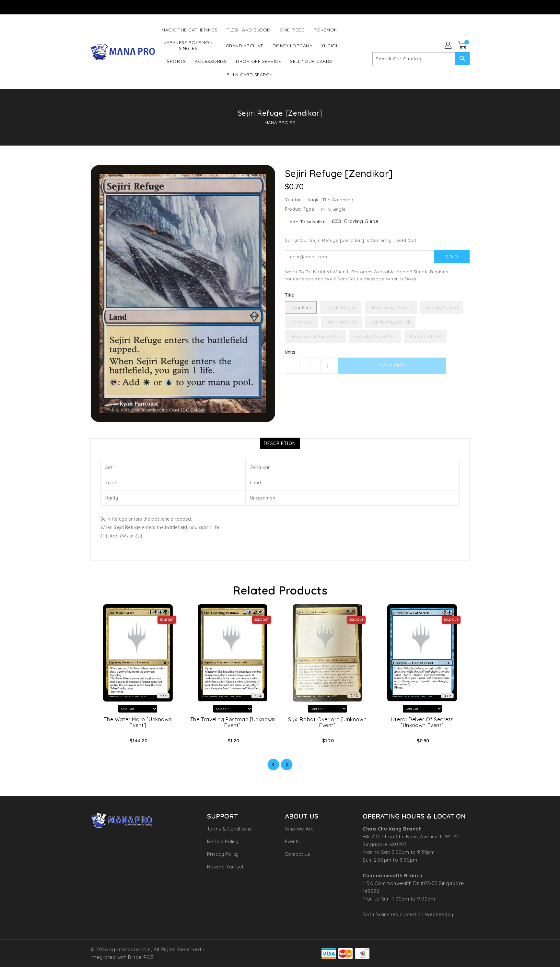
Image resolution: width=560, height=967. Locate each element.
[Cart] (463, 45)
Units (290, 352)
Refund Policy (222, 841)
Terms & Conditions (229, 829)
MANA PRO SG (280, 122)
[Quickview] (100, 742)
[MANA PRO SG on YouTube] (280, 6)
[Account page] (448, 45)
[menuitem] (189, 29)
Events (292, 841)
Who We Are (299, 829)
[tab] (280, 443)
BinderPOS (141, 957)
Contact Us (297, 854)
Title (289, 295)
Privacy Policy (223, 854)
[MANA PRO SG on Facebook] (255, 6)
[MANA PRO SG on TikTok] (292, 6)
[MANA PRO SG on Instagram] (267, 6)
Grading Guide (361, 221)
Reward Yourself (226, 867)
